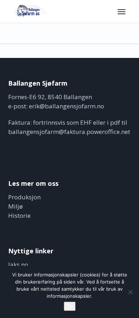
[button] (121, 11)
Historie (19, 215)
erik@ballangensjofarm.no (66, 106)
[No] (130, 292)
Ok (70, 306)
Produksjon (24, 197)
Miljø (15, 206)
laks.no (18, 264)
